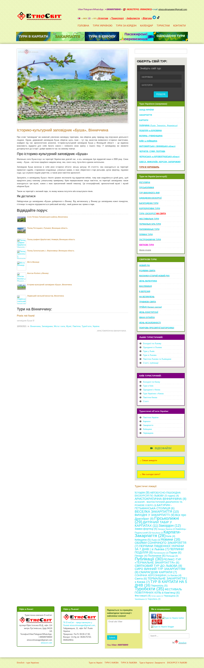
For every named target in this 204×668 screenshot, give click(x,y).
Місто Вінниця (33, 262)
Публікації (149, 558)
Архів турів (145, 250)
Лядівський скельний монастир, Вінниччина (45, 296)
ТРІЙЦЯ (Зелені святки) (150, 307)
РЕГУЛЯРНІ (144, 182)
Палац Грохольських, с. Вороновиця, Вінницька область (50, 251)
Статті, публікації (150, 363)
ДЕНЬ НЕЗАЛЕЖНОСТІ (150, 323)
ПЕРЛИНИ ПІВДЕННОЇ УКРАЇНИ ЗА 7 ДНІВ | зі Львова (159, 547)
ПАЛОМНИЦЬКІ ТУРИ (149, 229)
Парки (175, 552)
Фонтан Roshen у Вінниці (38, 273)
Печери (141, 555)
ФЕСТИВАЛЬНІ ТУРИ (149, 219)
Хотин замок (157, 596)
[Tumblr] (178, 17)
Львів (155, 540)
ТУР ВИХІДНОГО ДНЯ (149, 193)
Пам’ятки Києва (150, 397)
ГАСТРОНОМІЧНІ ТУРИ (150, 239)
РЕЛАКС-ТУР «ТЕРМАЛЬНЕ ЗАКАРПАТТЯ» (158, 561)
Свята (141, 578)
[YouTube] (170, 17)
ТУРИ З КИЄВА (112, 663)
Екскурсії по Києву (151, 382)
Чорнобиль (154, 599)
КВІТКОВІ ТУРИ (146, 245)
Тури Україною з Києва (153, 393)
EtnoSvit (182, 643)
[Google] (166, 17)
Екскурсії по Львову (152, 343)
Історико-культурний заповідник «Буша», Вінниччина (62, 130)
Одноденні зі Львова (152, 347)
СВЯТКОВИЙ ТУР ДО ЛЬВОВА (158, 565)
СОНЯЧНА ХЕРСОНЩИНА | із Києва (158, 575)
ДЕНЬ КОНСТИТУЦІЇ (148, 312)
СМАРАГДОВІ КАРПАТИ (158, 572)
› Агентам (102, 18)
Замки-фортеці (146, 528)
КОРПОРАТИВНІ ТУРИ (149, 208)
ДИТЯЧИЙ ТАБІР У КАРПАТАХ (153, 523)
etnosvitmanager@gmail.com (82, 625)
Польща (172, 556)
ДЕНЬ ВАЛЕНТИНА (148, 281)
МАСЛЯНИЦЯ (145, 286)
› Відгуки (147, 18)
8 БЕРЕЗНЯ (144, 291)
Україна (96, 326)
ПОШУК (160, 94)
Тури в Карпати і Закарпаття (152, 663)
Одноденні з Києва (151, 390)
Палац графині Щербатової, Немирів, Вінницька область (51, 239)
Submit (112, 637)
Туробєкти (149, 588)
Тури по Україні (95, 663)
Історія (142, 492)
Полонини (156, 555)
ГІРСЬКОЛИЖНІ (146, 187)
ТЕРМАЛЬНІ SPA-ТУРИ (150, 224)
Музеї (68, 326)
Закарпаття (148, 425)
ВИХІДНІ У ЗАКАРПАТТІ (155, 515)
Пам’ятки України (150, 417)
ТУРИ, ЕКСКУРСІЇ (152, 213)
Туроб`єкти (86, 326)
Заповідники (47, 326)
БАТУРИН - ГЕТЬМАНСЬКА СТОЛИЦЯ (154, 507)
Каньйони (157, 533)
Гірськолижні (157, 520)
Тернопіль (159, 585)
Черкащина (148, 433)
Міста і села (59, 326)
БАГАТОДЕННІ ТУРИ (148, 203)
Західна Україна (166, 529)
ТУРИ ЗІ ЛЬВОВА (129, 663)
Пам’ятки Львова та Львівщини (157, 359)
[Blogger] (186, 17)
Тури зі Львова (149, 355)
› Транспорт (117, 18)
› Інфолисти (133, 18)
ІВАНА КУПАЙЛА (147, 317)
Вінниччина (35, 326)
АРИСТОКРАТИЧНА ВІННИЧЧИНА (111, 331)
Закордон (170, 525)
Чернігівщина (141, 599)
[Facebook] (174, 17)
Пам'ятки (76, 326)
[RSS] (162, 17)
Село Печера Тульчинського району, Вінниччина (47, 217)
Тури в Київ (148, 386)
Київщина (147, 429)
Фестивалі (143, 595)
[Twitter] (182, 17)
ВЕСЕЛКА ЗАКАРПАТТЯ (157, 511)
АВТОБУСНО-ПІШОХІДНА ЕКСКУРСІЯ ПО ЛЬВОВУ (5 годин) (158, 494)
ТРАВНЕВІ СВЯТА (147, 302)
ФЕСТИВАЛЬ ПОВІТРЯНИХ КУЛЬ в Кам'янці (158, 591)
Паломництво (160, 553)
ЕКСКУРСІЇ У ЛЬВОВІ (177, 663)
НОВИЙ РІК (144, 265)
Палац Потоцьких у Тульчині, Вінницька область (47, 228)
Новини (170, 539)
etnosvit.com (46, 643)
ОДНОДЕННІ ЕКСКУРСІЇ (150, 198)
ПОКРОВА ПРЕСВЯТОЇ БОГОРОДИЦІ (156, 328)
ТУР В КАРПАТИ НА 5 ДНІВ (161, 583)
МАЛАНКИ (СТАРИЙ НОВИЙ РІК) (154, 276)
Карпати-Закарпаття (158, 534)
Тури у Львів (148, 351)
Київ (170, 536)
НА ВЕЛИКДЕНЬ (146, 297)
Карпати (146, 421)
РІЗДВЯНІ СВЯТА (147, 271)
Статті (146, 401)
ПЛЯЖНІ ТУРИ (146, 234)
